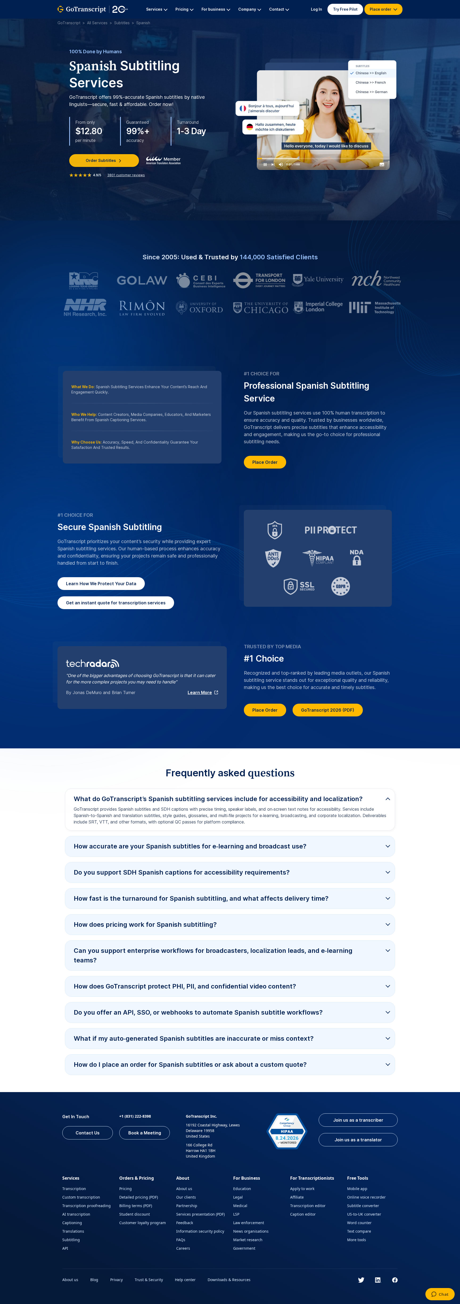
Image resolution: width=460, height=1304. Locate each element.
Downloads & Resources (229, 1279)
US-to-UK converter (364, 1214)
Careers (183, 1248)
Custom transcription (81, 1197)
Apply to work (302, 1188)
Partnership (186, 1205)
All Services (97, 22)
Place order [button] (381, 9)
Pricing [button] (181, 9)
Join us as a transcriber (358, 1120)
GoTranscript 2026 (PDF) (327, 710)
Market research (247, 1239)
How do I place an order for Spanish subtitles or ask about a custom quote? (190, 1064)
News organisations (251, 1231)
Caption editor (303, 1214)
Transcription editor (308, 1205)
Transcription (74, 1188)
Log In (316, 9)
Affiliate (297, 1197)
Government (244, 1248)
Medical (240, 1205)
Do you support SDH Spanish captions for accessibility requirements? (182, 872)
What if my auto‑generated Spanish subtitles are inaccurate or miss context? (194, 1038)
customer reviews (126, 175)
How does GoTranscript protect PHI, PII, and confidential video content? (185, 986)
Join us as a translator (358, 1139)
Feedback (184, 1222)
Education (242, 1188)
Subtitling (71, 1239)
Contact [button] (276, 9)
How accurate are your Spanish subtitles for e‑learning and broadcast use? (190, 846)
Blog (94, 1279)
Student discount (134, 1214)
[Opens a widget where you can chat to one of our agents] (440, 1294)
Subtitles (122, 22)
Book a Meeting (144, 1132)
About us (184, 1188)
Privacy (116, 1279)
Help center (185, 1279)
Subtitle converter (363, 1205)
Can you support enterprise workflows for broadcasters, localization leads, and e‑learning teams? (213, 955)
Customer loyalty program (142, 1222)
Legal (238, 1197)
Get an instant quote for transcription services (116, 602)
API (65, 1248)
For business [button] (213, 9)
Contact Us (88, 1132)
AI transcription (76, 1214)
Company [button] (247, 9)
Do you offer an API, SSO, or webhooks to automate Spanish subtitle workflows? (198, 1012)
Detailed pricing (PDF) (138, 1197)
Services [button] (154, 9)
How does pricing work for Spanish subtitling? (145, 924)
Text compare (359, 1231)
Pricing (125, 1188)
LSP (236, 1214)
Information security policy (200, 1231)
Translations (73, 1231)
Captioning (72, 1222)
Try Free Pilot (345, 9)
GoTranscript (69, 22)
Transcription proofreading (86, 1205)
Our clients (186, 1197)
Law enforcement (248, 1222)
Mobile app (357, 1188)
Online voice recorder (366, 1197)
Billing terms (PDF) (135, 1205)
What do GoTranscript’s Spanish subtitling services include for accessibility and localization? (218, 799)
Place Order (265, 462)
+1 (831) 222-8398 (135, 1116)
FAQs (180, 1239)
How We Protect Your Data (101, 583)
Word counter (359, 1222)
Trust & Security (149, 1279)
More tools (356, 1239)
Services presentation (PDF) (200, 1214)
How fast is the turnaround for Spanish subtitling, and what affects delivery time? (201, 898)
